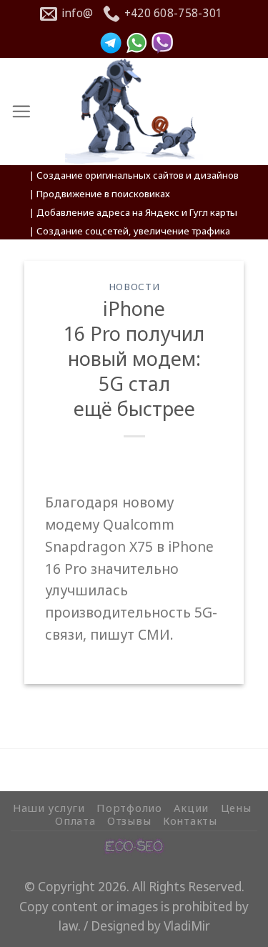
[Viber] (162, 43)
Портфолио (129, 807)
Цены (236, 807)
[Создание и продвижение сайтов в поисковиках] (134, 844)
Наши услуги (49, 807)
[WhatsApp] (136, 43)
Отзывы (129, 820)
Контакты (190, 820)
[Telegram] (110, 43)
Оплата (75, 820)
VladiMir (187, 926)
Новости (134, 286)
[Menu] (21, 111)
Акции (191, 807)
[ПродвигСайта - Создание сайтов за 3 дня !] (134, 111)
